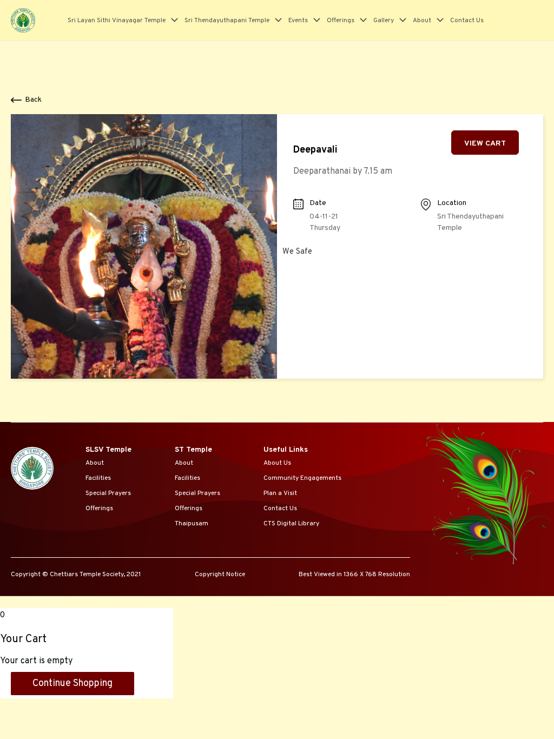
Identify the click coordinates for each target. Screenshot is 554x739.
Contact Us (467, 20)
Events (298, 20)
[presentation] (172, 20)
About (422, 20)
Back (33, 99)
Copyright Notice (220, 574)
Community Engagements (302, 478)
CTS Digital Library (291, 523)
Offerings (340, 20)
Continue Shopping (72, 683)
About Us (277, 463)
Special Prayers (108, 493)
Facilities (98, 478)
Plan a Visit (280, 493)
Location (451, 203)
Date (317, 203)
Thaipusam (191, 523)
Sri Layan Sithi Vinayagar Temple (117, 20)
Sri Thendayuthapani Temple (226, 20)
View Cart (485, 143)
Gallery (383, 20)
